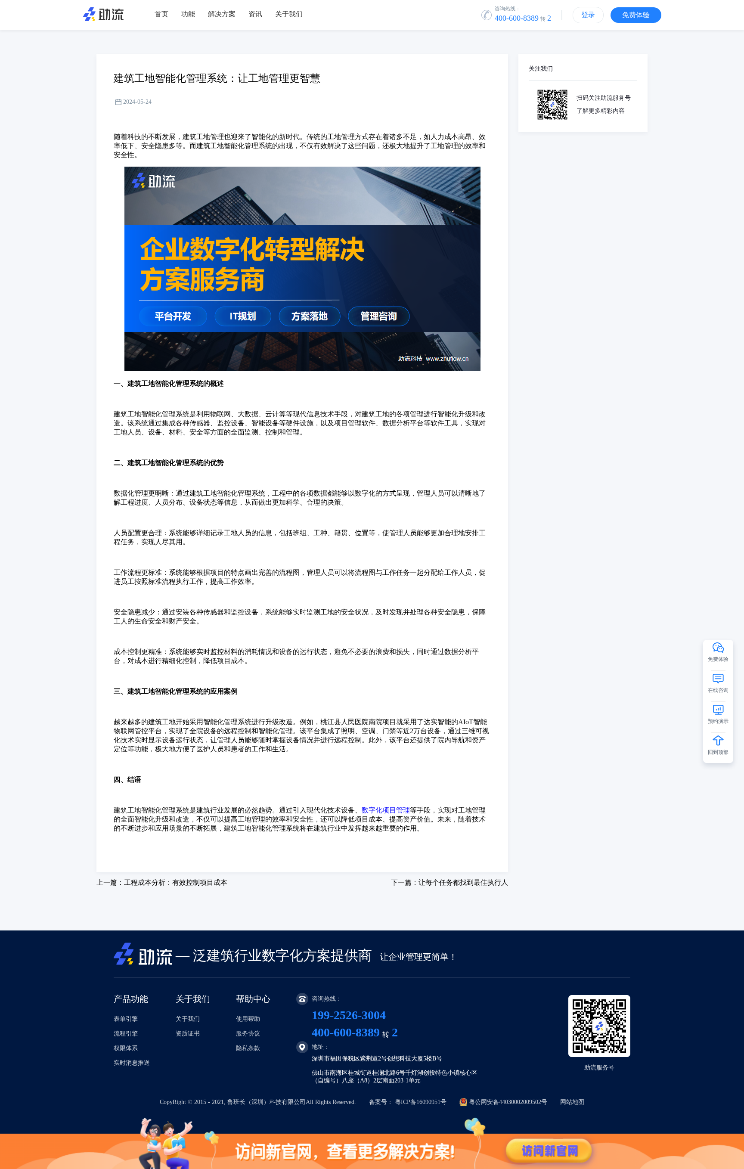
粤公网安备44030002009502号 (508, 1102)
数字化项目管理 (386, 810)
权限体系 (126, 1048)
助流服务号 (599, 1067)
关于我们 (188, 1019)
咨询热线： (508, 9)
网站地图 (572, 1102)
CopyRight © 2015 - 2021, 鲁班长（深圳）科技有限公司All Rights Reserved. (372, 1102)
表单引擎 (126, 1019)
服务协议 (248, 1033)
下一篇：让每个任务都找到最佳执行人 (449, 882)
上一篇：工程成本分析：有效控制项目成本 (161, 882)
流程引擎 (126, 1033)
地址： (321, 1047)
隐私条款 (248, 1048)
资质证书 (188, 1033)
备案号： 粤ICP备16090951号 (407, 1102)
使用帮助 (248, 1019)
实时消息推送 (132, 1063)
